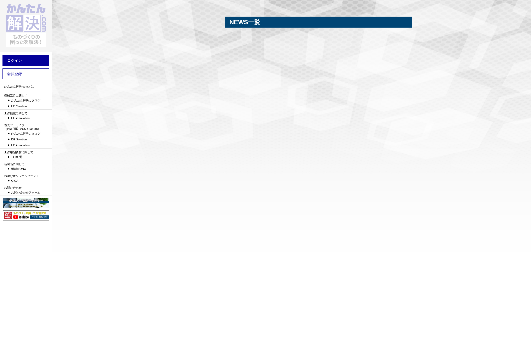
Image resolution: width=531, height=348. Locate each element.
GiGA (14, 180)
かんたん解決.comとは (19, 86)
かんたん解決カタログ (25, 100)
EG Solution (19, 106)
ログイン (14, 60)
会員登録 (14, 74)
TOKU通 (16, 157)
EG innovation (20, 118)
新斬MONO (18, 168)
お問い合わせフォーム (25, 192)
